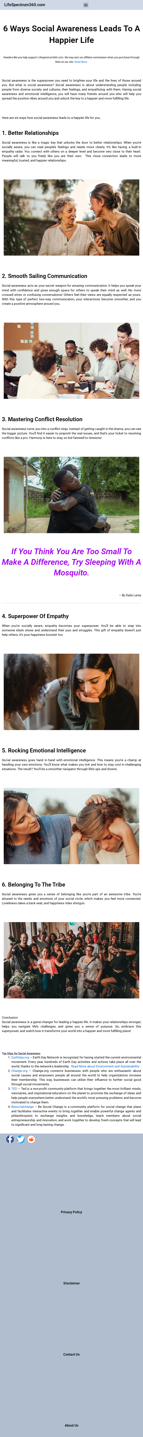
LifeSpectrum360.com (24, 4)
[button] (86, 5)
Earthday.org (20, 1057)
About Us (71, 1425)
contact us (71, 1354)
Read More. (81, 61)
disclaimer (71, 1283)
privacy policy (71, 1212)
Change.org (19, 1071)
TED (14, 1089)
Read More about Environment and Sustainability (105, 1066)
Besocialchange (22, 1107)
